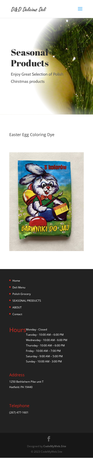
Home (16, 281)
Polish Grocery (21, 294)
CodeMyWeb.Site (54, 446)
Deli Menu (18, 287)
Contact (17, 314)
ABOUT (17, 307)
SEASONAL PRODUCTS (26, 301)
